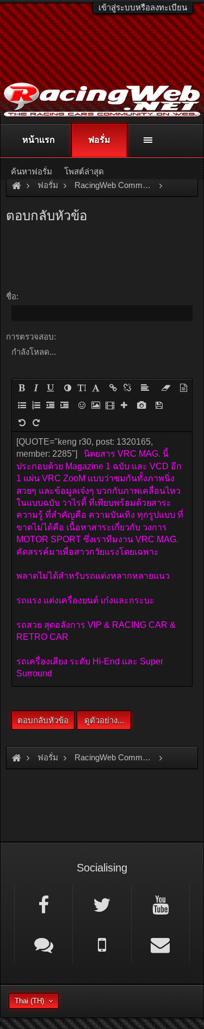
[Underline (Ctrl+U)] (50, 387)
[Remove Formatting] (165, 387)
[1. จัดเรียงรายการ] (35, 404)
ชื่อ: (12, 296)
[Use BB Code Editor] (183, 387)
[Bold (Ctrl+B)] (21, 387)
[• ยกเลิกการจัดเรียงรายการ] (21, 404)
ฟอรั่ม (99, 139)
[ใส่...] (124, 404)
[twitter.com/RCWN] (102, 904)
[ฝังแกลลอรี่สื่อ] (141, 404)
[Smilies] (81, 404)
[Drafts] (158, 404)
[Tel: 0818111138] (102, 944)
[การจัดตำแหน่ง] (144, 387)
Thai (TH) (29, 1001)
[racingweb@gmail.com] (160, 944)
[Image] (95, 404)
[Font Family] (95, 387)
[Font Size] (81, 387)
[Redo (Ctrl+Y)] (35, 422)
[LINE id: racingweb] (43, 944)
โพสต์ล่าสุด (84, 171)
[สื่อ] (109, 404)
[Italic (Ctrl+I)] (35, 387)
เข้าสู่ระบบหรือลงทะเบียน (142, 7)
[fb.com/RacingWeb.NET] (43, 904)
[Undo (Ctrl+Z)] (21, 422)
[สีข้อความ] (67, 387)
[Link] (113, 387)
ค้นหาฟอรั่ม (31, 171)
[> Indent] (64, 404)
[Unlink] (127, 387)
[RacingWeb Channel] (160, 904)
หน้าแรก (38, 139)
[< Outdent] (50, 404)
